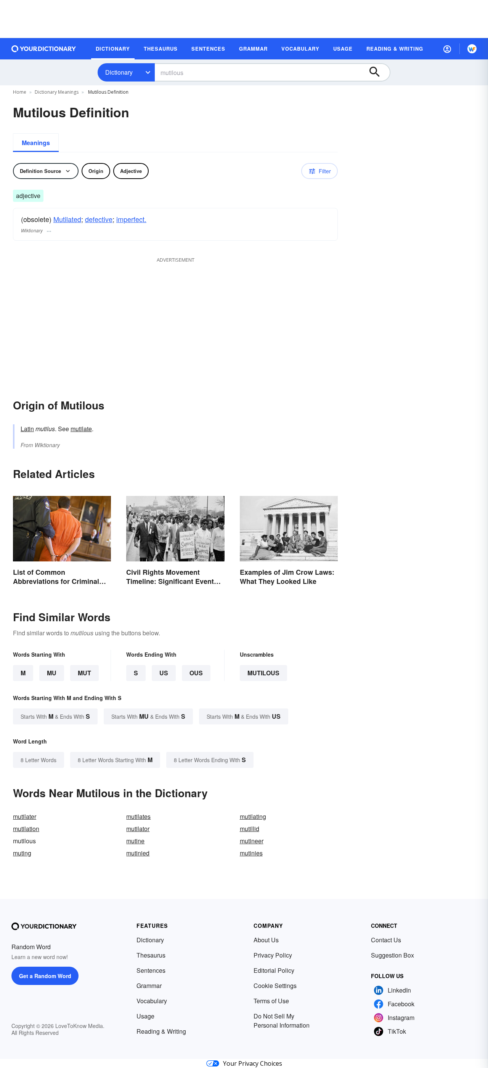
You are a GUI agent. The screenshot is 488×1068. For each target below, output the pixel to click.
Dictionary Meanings (57, 92)
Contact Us (386, 939)
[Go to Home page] (43, 48)
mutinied (137, 853)
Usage (145, 1016)
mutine (135, 840)
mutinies (251, 853)
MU (51, 672)
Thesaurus (150, 955)
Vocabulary (151, 1000)
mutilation (26, 828)
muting (22, 853)
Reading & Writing (161, 1031)
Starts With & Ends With (55, 716)
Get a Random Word (45, 976)
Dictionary (119, 72)
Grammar (149, 985)
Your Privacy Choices (252, 1063)
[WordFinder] (472, 48)
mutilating (253, 816)
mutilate (81, 428)
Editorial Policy (274, 970)
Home (19, 92)
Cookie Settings (275, 985)
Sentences (150, 970)
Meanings (36, 142)
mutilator (137, 828)
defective (98, 219)
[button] (447, 49)
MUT (84, 672)
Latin (27, 428)
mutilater (24, 816)
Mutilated (67, 219)
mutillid (249, 828)
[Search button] (378, 72)
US (163, 672)
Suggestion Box (392, 955)
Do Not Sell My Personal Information (282, 1021)
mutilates (138, 816)
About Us (266, 939)
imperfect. (131, 219)
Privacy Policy (273, 955)
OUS (196, 672)
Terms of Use (271, 1000)
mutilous (263, 672)
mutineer (251, 840)
